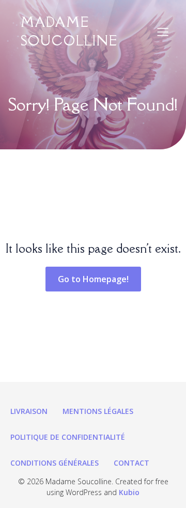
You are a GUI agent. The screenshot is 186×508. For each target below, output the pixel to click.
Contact (131, 463)
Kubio (129, 492)
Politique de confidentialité (67, 437)
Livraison (29, 411)
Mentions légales (98, 411)
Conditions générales (54, 463)
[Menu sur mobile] (163, 31)
